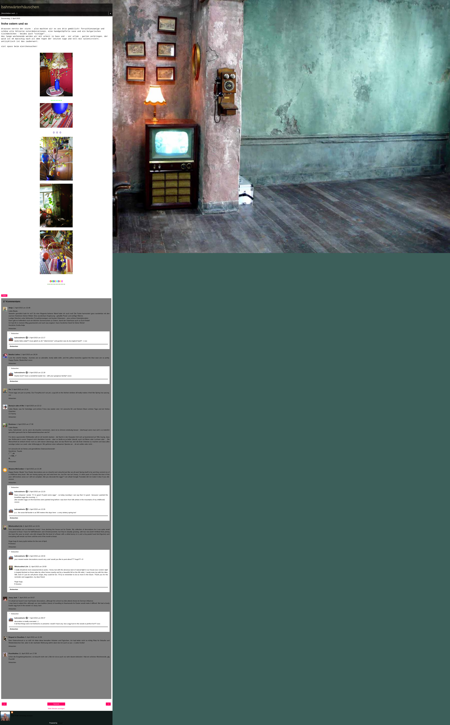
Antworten (12, 328)
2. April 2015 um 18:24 (29, 354)
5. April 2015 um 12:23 (36, 491)
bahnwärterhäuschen (20, 7)
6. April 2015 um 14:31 (31, 526)
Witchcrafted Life (15, 526)
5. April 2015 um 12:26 (36, 509)
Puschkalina (13, 653)
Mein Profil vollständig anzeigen (22, 716)
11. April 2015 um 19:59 (37, 566)
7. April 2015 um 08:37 (36, 618)
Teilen (4, 295)
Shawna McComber (16, 469)
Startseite (56, 704)
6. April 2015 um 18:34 (36, 556)
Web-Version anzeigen (56, 708)
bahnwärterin (19, 338)
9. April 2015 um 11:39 (33, 637)
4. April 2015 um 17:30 (25, 424)
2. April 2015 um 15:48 (21, 308)
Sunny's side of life (16, 406)
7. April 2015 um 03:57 (26, 597)
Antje (11, 308)
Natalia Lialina (14, 354)
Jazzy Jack (13, 597)
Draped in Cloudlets (16, 637)
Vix (10, 389)
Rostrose (12, 424)
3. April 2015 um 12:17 (36, 338)
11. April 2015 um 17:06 (28, 653)
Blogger (60, 723)
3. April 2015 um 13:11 (20, 389)
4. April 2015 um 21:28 (33, 469)
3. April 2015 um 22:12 (33, 406)
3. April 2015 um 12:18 (36, 372)
